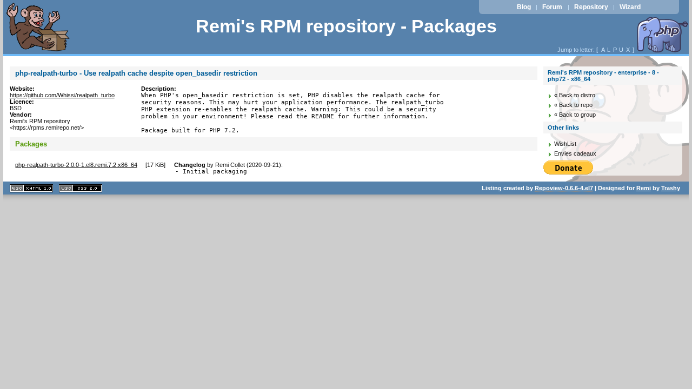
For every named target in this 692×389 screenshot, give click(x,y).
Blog (524, 7)
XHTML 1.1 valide (31, 188)
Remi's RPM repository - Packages (346, 26)
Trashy (670, 188)
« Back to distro (574, 95)
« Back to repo (573, 105)
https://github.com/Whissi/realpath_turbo (62, 95)
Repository (591, 7)
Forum (552, 7)
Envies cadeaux (575, 153)
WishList (565, 143)
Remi (643, 188)
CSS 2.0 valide (80, 188)
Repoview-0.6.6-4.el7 (564, 188)
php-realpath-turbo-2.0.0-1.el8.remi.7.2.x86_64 (76, 165)
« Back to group (575, 114)
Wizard (630, 7)
